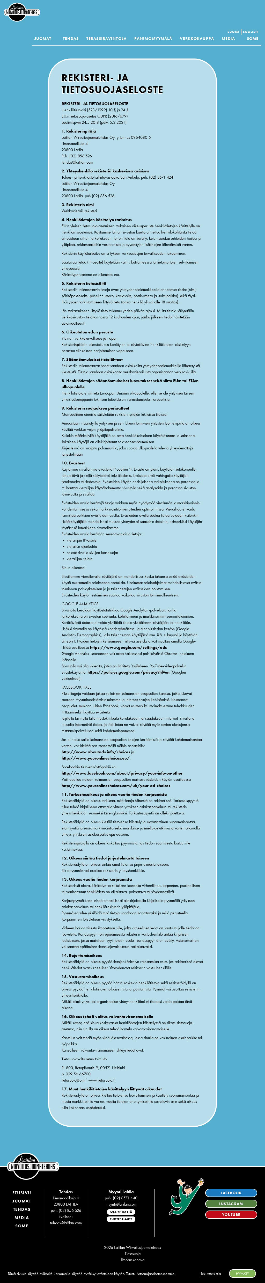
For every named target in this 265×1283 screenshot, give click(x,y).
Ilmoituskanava (132, 1260)
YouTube (231, 1214)
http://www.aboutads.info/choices (96, 752)
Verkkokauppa (197, 38)
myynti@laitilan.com (121, 1204)
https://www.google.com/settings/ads (128, 647)
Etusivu (21, 1192)
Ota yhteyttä (121, 1212)
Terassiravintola (106, 38)
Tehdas (71, 38)
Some (253, 38)
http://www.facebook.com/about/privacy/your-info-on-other (122, 773)
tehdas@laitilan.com (66, 1223)
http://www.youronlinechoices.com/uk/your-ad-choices (116, 785)
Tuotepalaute (121, 1219)
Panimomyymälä (153, 38)
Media (228, 38)
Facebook (231, 1193)
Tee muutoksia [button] (211, 1273)
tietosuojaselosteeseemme (155, 1273)
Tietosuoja (133, 1253)
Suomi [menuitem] (233, 32)
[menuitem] (233, 32)
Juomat (42, 38)
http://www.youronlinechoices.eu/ (96, 758)
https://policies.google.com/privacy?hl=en (128, 672)
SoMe (21, 1226)
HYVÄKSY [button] (242, 1273)
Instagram (231, 1203)
